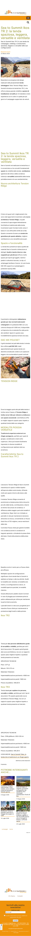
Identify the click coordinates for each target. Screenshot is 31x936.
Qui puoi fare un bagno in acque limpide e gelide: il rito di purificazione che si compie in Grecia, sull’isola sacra (22, 816)
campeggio (5, 829)
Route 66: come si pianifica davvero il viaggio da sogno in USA (7, 813)
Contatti (20, 896)
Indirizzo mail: (15, 910)
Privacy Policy (5, 931)
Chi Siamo (11, 896)
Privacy (1, 928)
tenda (11, 829)
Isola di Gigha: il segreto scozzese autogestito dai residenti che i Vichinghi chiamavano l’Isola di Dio (23, 791)
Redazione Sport (5, 52)
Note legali (15, 932)
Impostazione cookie (15, 899)
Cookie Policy (13, 931)
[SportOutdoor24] (15, 12)
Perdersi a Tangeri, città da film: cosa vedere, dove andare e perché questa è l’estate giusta (7, 789)
